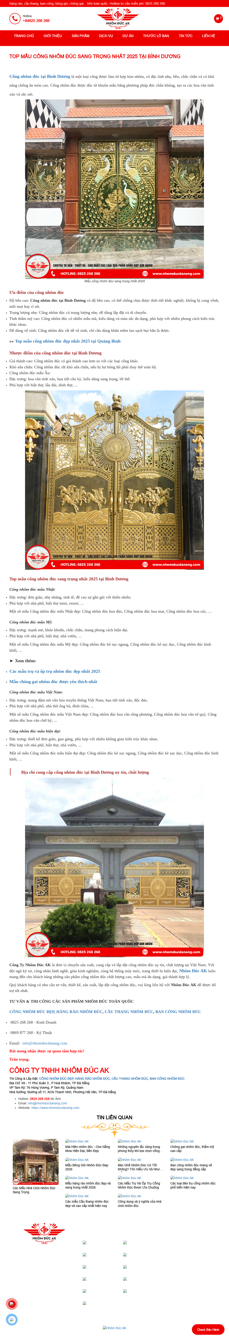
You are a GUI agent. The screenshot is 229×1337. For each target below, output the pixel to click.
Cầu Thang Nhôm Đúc (149, 1257)
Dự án (128, 36)
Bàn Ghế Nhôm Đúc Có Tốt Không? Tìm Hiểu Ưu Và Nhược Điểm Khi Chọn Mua (140, 1169)
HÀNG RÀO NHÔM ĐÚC (79, 1011)
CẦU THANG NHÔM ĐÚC (129, 1011)
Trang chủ (24, 36)
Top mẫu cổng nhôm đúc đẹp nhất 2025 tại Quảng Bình (68, 341)
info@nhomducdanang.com (44, 1043)
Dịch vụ (106, 36)
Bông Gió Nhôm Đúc (149, 1294)
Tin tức (186, 36)
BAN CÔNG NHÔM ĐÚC (178, 1011)
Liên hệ (208, 36)
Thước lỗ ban (156, 36)
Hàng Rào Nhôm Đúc (108, 1282)
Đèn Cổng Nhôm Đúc (108, 1269)
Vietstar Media (165, 1332)
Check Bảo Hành (208, 1329)
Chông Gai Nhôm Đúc (108, 1306)
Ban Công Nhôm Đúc (149, 1282)
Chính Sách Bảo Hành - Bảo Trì (192, 1249)
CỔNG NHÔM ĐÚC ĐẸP (31, 1011)
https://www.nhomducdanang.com (55, 1108)
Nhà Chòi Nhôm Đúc (109, 1257)
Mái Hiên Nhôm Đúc (149, 1245)
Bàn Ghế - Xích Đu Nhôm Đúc (109, 1294)
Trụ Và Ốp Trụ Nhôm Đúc (150, 1269)
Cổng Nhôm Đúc (112, 1245)
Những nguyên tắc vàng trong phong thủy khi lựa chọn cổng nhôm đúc (139, 1151)
